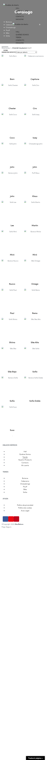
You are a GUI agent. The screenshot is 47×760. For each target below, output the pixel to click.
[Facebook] (5, 519)
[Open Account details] (42, 24)
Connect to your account (22, 48)
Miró (12, 254)
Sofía (34, 371)
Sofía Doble (34, 400)
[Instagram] (11, 519)
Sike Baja (12, 371)
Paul (12, 313)
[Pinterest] (16, 519)
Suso (12, 430)
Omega (34, 283)
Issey (35, 137)
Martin (35, 225)
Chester (12, 108)
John (12, 166)
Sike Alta (35, 342)
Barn (12, 79)
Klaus (34, 196)
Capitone (35, 79)
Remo (34, 313)
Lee (12, 225)
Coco (12, 137)
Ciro (35, 108)
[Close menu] (14, 27)
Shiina (12, 342)
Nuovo (12, 283)
